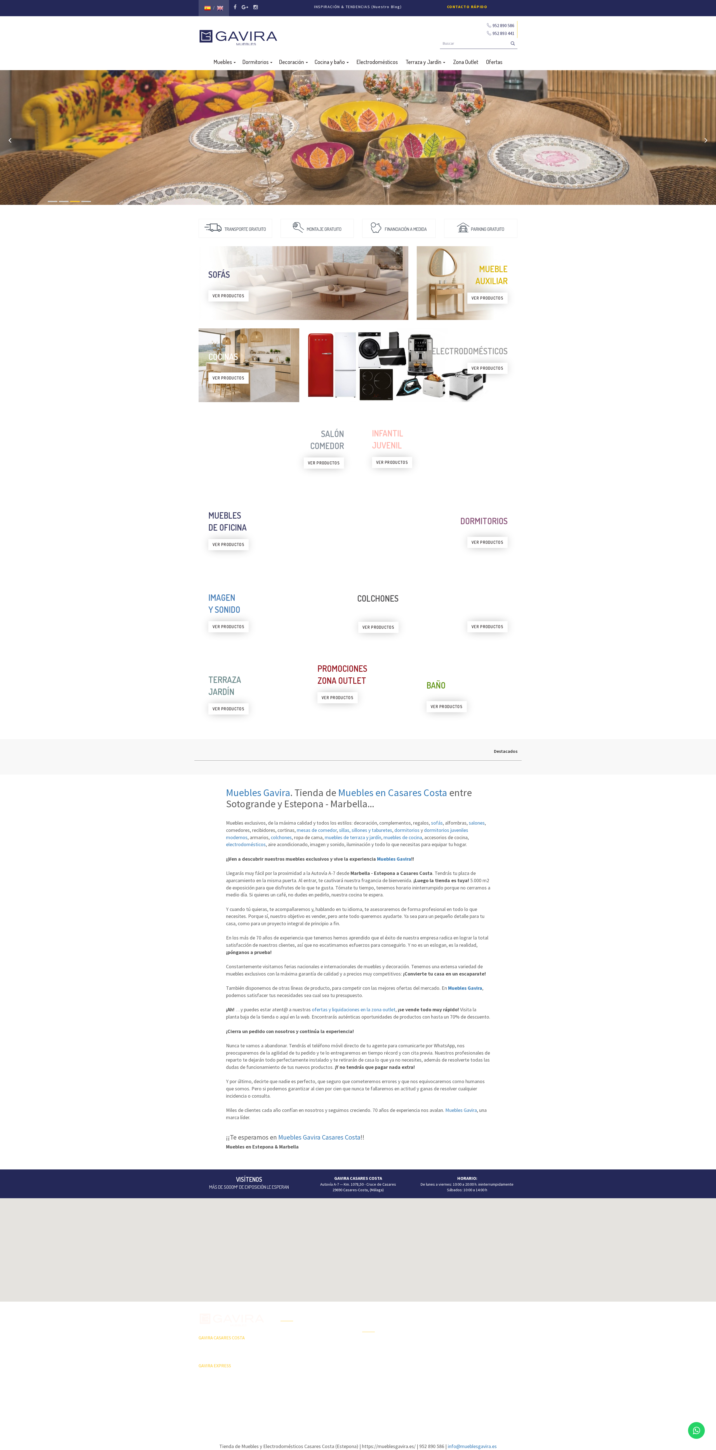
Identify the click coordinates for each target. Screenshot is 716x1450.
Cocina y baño (330, 61)
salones (477, 823)
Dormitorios (256, 61)
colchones (281, 837)
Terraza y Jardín (424, 61)
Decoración (292, 61)
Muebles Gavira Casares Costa (319, 1137)
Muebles (223, 61)
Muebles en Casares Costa (392, 792)
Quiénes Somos (294, 1361)
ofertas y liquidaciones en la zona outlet (353, 1009)
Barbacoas (371, 1353)
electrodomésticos (246, 844)
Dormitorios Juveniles (380, 1382)
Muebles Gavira (258, 792)
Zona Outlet (465, 61)
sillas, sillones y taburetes (365, 830)
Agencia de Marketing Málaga (368, 1414)
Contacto (288, 1371)
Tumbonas (370, 1362)
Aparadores (454, 1312)
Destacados (505, 751)
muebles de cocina (402, 837)
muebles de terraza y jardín (353, 837)
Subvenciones (292, 1381)
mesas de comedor (317, 830)
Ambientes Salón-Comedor (384, 1372)
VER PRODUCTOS (228, 295)
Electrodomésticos (377, 61)
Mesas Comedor (458, 1332)
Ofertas (494, 61)
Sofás (449, 1371)
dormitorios (407, 830)
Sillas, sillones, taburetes (465, 1351)
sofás (437, 823)
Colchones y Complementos (467, 1381)
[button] (358, 1246)
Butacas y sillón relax (461, 1361)
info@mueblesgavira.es (472, 1446)
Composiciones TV (459, 1322)
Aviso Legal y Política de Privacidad (358, 1409)
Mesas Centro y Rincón (463, 1342)
